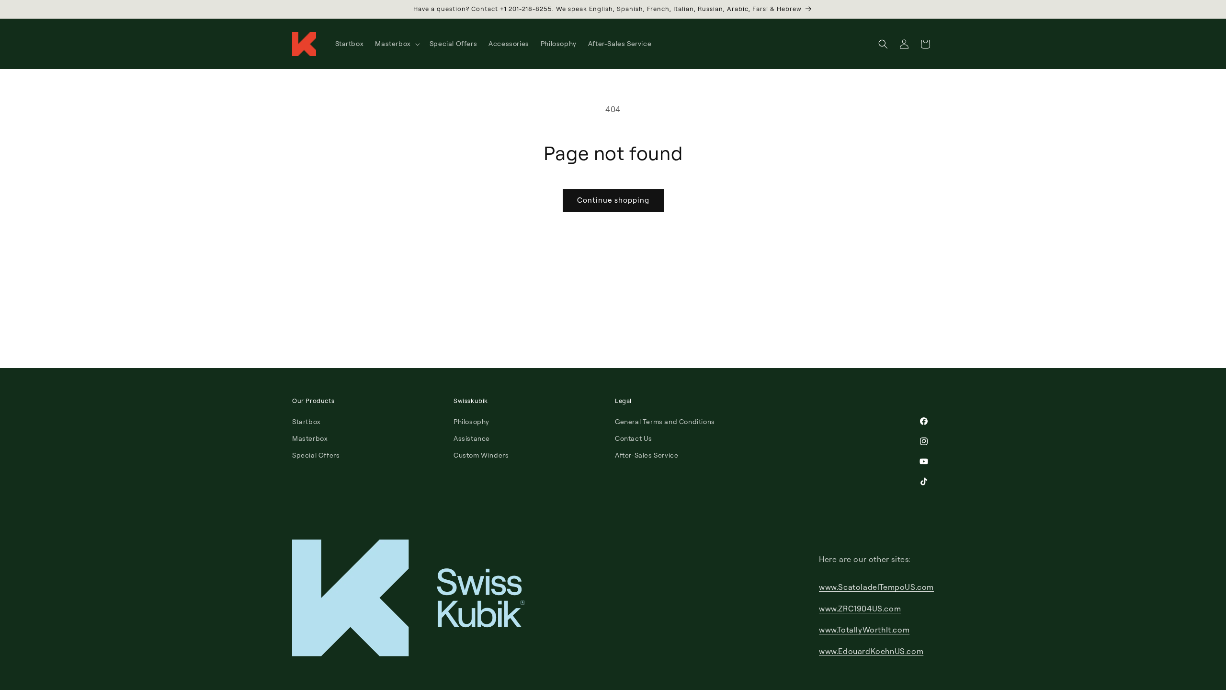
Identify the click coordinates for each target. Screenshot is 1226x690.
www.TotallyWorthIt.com (864, 629)
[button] (396, 44)
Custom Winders (481, 455)
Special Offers (316, 455)
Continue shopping (613, 200)
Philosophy (471, 421)
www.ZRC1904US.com (860, 608)
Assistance (472, 438)
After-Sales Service (646, 455)
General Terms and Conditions (665, 421)
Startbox (306, 421)
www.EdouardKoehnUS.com (871, 651)
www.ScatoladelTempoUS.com (876, 587)
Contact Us (633, 438)
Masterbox (310, 438)
